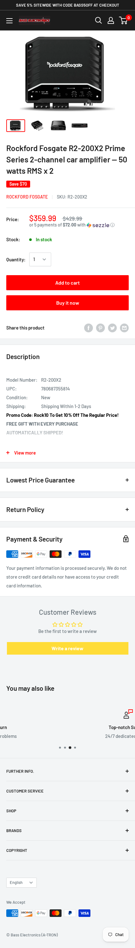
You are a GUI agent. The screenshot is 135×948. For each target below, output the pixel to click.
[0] (123, 20)
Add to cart (67, 283)
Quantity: (15, 259)
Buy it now (67, 303)
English (16, 882)
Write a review (67, 648)
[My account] (111, 20)
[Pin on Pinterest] (100, 327)
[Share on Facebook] (88, 327)
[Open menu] (9, 20)
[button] (79, 225)
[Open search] (98, 20)
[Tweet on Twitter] (112, 327)
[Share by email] (124, 327)
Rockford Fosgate (27, 196)
